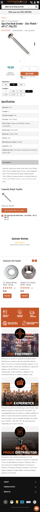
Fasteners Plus (18, 507)
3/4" (21, 91)
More (4, 181)
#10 (21, 84)
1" (29, 91)
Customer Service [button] (9, 487)
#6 (6, 84)
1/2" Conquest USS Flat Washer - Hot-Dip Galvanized (10, 283)
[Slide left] (16, 61)
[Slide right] (24, 61)
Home (3, 17)
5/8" (13, 91)
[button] (1, 2)
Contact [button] (6, 482)
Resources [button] (7, 492)
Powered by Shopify (25, 507)
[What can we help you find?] (36, 7)
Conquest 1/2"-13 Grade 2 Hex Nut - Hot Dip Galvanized (28, 283)
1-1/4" (6, 94)
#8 (13, 84)
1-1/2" (13, 94)
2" (21, 94)
